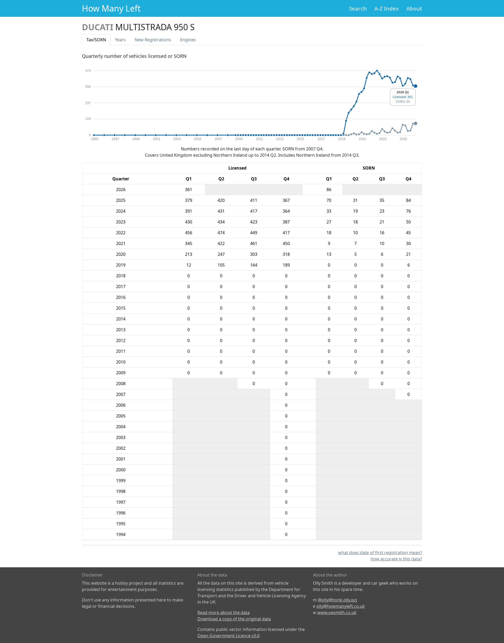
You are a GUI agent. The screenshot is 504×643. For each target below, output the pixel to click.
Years (120, 40)
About (414, 8)
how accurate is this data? (396, 559)
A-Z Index (386, 8)
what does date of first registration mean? (380, 552)
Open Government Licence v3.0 (228, 636)
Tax (96, 40)
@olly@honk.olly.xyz (337, 600)
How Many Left (111, 8)
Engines (188, 40)
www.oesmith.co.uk (336, 612)
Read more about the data (223, 612)
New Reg (153, 40)
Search (358, 8)
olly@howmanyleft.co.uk (340, 606)
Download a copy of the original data (234, 619)
